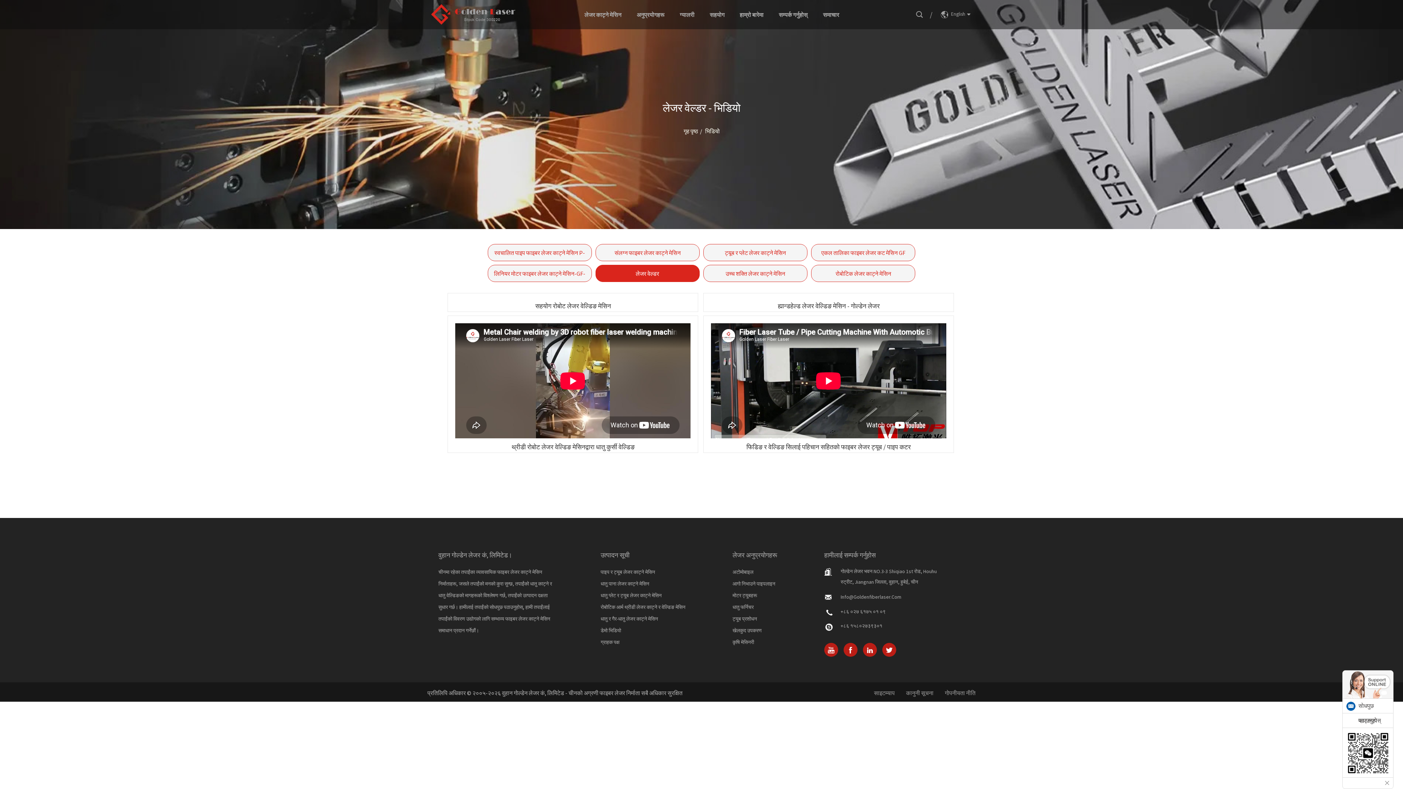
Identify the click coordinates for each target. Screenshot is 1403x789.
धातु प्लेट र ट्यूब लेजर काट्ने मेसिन (631, 595)
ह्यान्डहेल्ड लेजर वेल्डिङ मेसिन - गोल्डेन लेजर (829, 306)
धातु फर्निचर (743, 607)
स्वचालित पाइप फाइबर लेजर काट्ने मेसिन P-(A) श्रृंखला (539, 255)
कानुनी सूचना (920, 693)
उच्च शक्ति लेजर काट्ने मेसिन (755, 273)
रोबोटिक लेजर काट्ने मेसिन (863, 273)
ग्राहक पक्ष (610, 642)
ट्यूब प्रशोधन (745, 618)
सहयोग (717, 14)
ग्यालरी (687, 14)
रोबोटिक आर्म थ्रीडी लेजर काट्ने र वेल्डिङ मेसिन (643, 607)
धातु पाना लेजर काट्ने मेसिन (625, 583)
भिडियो (712, 131)
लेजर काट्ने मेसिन (603, 14)
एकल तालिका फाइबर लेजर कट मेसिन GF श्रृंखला (863, 255)
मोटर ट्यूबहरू (745, 595)
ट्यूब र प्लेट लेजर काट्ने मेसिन (755, 252)
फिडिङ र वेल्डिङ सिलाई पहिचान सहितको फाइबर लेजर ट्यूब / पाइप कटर (828, 447)
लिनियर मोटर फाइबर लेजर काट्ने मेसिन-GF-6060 (539, 276)
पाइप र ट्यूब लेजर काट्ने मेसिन (628, 572)
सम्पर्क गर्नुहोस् (793, 14)
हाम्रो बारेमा (752, 14)
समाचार (831, 14)
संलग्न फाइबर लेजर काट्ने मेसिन (648, 252)
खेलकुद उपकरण (747, 630)
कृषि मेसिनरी (743, 642)
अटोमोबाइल (743, 572)
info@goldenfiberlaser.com (871, 597)
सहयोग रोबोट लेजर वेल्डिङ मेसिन (573, 306)
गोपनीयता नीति (960, 693)
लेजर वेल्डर (647, 273)
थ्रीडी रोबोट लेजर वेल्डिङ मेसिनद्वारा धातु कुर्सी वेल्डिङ (573, 447)
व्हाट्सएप (1367, 720)
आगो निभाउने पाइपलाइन (754, 583)
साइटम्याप (884, 693)
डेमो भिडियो (611, 630)
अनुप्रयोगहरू (651, 14)
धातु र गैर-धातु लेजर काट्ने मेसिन (629, 618)
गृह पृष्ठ (691, 131)
